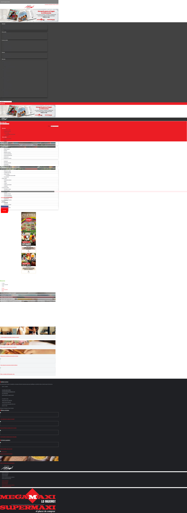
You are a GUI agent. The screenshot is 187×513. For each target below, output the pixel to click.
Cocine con (6, 49)
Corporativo (6, 56)
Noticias (3, 52)
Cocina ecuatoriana (7, 46)
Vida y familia (6, 27)
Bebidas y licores (7, 45)
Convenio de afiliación (5, 475)
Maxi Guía (3, 59)
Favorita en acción (7, 55)
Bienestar (3, 23)
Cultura (5, 36)
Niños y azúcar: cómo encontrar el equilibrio (8, 347)
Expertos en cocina (7, 50)
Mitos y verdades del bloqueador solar (7, 374)
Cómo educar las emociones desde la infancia (8, 365)
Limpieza (5, 76)
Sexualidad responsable (10, 29)
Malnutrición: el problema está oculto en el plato (9, 356)
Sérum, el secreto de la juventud (6, 453)
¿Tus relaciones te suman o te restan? (7, 419)
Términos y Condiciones (5, 480)
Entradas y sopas (7, 41)
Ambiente (6, 53)
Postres (5, 44)
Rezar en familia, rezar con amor (6, 448)
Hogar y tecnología (7, 37)
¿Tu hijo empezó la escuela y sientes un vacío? (9, 337)
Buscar (1, 121)
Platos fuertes (6, 42)
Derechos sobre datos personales (6, 478)
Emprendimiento (7, 57)
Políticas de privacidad (5, 474)
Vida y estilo (4, 31)
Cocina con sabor (5, 40)
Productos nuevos (7, 33)
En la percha (6, 30)
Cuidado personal (7, 26)
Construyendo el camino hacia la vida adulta (8, 436)
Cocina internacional (8, 48)
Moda (5, 34)
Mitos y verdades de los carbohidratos (7, 463)
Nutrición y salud (7, 25)
